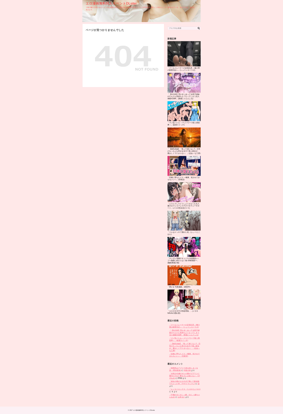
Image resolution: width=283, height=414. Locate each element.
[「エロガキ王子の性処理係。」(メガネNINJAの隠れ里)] (184, 299)
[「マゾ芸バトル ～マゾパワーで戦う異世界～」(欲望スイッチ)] (184, 111)
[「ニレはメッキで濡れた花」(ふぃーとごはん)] (184, 221)
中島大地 (187, 370)
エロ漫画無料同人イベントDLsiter (111, 3)
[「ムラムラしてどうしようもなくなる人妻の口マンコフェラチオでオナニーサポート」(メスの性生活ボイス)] (184, 192)
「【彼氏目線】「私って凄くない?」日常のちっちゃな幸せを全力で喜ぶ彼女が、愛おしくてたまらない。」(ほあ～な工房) (183, 151)
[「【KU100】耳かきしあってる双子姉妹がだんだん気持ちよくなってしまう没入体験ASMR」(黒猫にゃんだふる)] (184, 83)
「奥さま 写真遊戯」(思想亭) (178, 287)
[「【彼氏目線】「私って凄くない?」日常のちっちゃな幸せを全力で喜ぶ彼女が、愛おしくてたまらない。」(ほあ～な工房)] (184, 137)
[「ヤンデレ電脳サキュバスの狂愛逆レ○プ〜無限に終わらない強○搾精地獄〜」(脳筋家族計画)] (184, 247)
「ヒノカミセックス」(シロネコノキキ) (184, 389)
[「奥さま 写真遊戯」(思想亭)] (184, 275)
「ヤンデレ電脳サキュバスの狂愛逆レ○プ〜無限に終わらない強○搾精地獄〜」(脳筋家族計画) (183, 260)
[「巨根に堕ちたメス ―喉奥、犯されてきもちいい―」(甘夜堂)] (184, 166)
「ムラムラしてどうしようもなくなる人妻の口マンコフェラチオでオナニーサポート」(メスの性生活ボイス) (183, 206)
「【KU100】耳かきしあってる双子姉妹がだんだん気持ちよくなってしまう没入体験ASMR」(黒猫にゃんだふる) (183, 96)
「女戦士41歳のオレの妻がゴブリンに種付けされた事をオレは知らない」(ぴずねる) (184, 376)
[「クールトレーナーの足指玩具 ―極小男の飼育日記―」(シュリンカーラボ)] (184, 53)
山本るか (181, 397)
